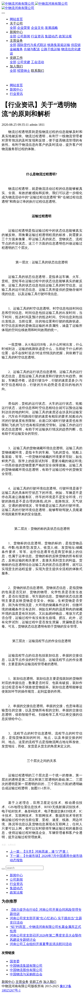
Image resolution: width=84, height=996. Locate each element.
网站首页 (16, 19)
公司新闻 (16, 879)
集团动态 (16, 888)
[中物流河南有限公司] (42, 6)
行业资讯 (16, 93)
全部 (13, 27)
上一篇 (39, 851)
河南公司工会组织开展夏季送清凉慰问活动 (41, 944)
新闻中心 (16, 89)
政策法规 (16, 892)
